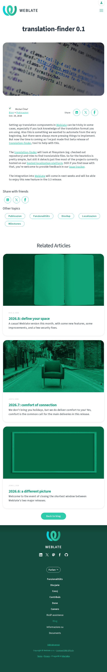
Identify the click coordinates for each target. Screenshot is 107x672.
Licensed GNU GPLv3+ (65, 650)
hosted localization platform (45, 163)
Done (55, 603)
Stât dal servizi (53, 644)
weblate (53, 547)
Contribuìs (54, 597)
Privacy (47, 656)
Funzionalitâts (41, 216)
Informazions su (55, 627)
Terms (39, 656)
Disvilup (66, 216)
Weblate (29, 10)
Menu (101, 10)
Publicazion (22, 112)
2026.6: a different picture (30, 491)
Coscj (55, 591)
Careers (55, 609)
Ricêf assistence (54, 615)
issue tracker (77, 167)
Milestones (14, 223)
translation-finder (20, 143)
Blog (11, 112)
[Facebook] (60, 555)
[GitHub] (66, 555)
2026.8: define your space (29, 318)
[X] (47, 555)
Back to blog (53, 516)
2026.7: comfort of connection (33, 404)
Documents (55, 633)
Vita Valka (66, 656)
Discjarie (54, 585)
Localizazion (89, 216)
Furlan (52, 569)
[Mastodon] (53, 555)
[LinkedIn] (41, 555)
